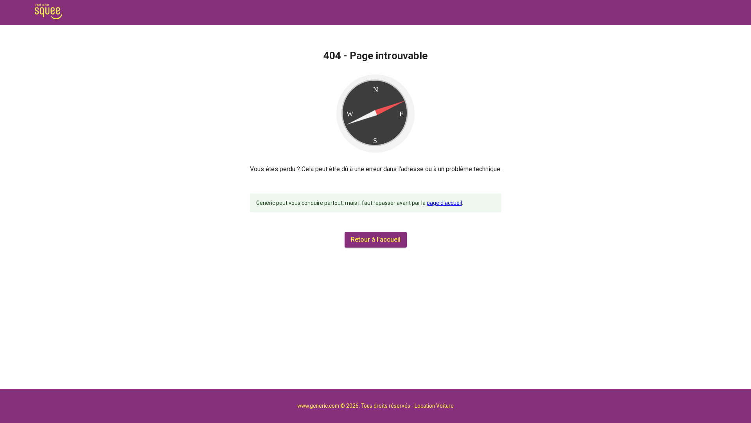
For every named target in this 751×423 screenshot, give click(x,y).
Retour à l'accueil (376, 239)
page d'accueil (444, 203)
